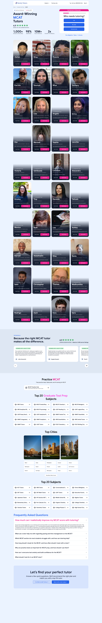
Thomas (56, 284)
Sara (74, 313)
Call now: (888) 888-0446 (77, 3)
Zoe (16, 142)
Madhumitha (77, 284)
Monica (17, 227)
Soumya (37, 85)
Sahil (16, 284)
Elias (55, 256)
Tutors (14, 7)
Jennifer (75, 142)
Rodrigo (17, 313)
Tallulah (75, 199)
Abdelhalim (38, 256)
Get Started (25, 63)
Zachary (75, 85)
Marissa (37, 142)
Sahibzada (38, 171)
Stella (74, 256)
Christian (56, 170)
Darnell (17, 256)
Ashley (75, 228)
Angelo (56, 114)
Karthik (17, 85)
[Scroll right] (86, 365)
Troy (35, 199)
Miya (55, 85)
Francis (56, 57)
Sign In (85, 3)
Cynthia (75, 57)
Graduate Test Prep (20, 7)
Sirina (74, 114)
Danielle (56, 199)
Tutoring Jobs (54, 3)
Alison (17, 114)
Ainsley (17, 199)
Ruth (36, 228)
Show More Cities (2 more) (51, 475)
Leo (54, 228)
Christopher (39, 284)
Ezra (54, 313)
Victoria (17, 171)
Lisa (35, 114)
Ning (36, 57)
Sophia (55, 142)
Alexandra (76, 171)
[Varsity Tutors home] (21, 3)
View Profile (17, 63)
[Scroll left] (15, 365)
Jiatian (17, 57)
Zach (36, 313)
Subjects (46, 3)
